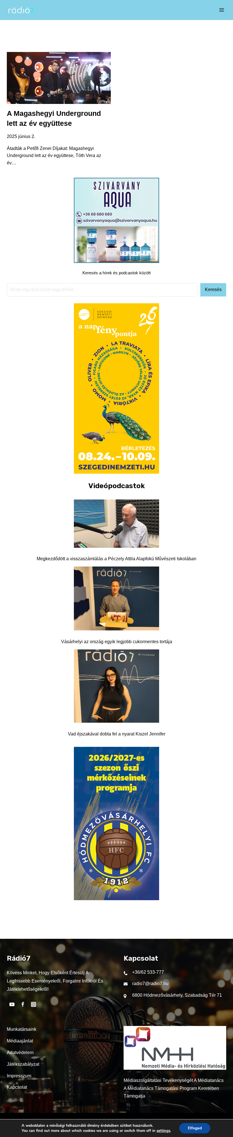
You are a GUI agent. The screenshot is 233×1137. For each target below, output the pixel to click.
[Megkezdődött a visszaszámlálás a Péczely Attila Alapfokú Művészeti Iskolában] (116, 523)
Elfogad (195, 1128)
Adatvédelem (20, 1052)
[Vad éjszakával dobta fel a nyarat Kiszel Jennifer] (116, 686)
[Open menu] (221, 10)
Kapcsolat (17, 1087)
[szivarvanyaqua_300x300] (116, 261)
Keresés (213, 289)
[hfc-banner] (116, 898)
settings (163, 1130)
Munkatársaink (21, 1029)
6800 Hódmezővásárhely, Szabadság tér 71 (177, 995)
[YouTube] (12, 1004)
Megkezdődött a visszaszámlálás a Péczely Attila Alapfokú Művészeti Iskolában (116, 558)
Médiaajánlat (20, 1040)
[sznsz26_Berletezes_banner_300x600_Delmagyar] (116, 472)
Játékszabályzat (23, 1064)
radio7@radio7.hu (150, 983)
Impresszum (19, 1075)
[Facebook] (23, 1004)
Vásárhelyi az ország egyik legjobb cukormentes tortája (116, 641)
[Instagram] (33, 1004)
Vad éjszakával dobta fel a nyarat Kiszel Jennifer (116, 733)
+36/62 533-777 (148, 972)
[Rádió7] (21, 10)
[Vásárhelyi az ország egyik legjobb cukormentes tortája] (116, 598)
